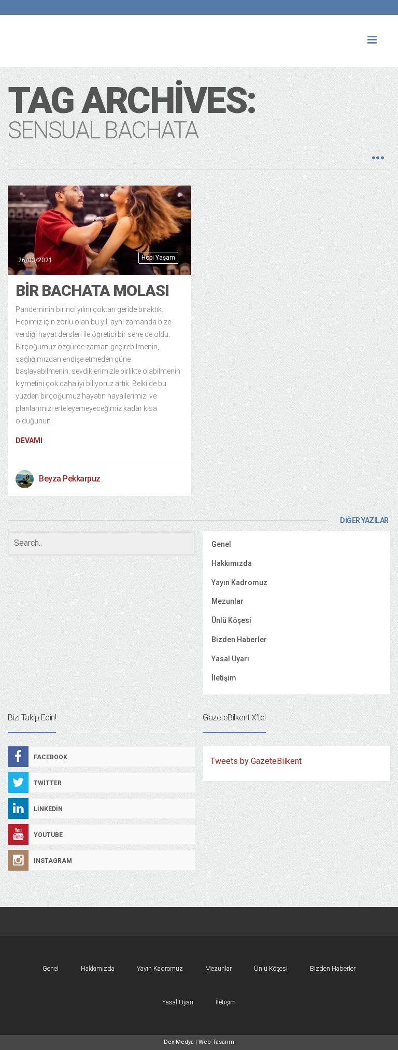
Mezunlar (227, 601)
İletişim (223, 678)
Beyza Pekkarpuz (70, 479)
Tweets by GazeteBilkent (256, 761)
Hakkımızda (231, 563)
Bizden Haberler (239, 639)
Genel (221, 544)
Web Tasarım (216, 1042)
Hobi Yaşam (158, 257)
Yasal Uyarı (230, 659)
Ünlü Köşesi (231, 620)
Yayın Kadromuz (239, 582)
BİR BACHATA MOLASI (92, 290)
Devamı (29, 440)
